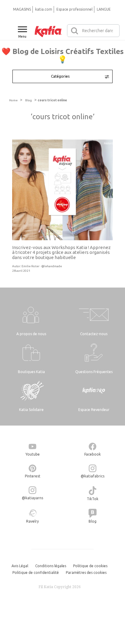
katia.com (43, 9)
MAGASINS (22, 9)
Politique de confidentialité (35, 572)
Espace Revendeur (94, 410)
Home (13, 100)
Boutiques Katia (31, 372)
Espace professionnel (74, 9)
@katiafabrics (92, 476)
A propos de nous (31, 334)
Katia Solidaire (31, 410)
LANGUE (104, 9)
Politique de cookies (90, 566)
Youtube (32, 454)
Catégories (60, 76)
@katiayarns (32, 498)
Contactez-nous (93, 334)
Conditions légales (50, 566)
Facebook (92, 454)
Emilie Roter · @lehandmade (42, 266)
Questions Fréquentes (94, 372)
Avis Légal (20, 566)
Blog (28, 100)
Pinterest (32, 476)
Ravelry (32, 521)
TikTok (92, 499)
